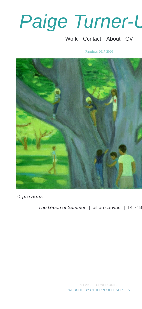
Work (72, 39)
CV (129, 39)
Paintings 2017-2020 (99, 51)
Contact (93, 39)
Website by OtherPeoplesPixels (99, 290)
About (114, 39)
